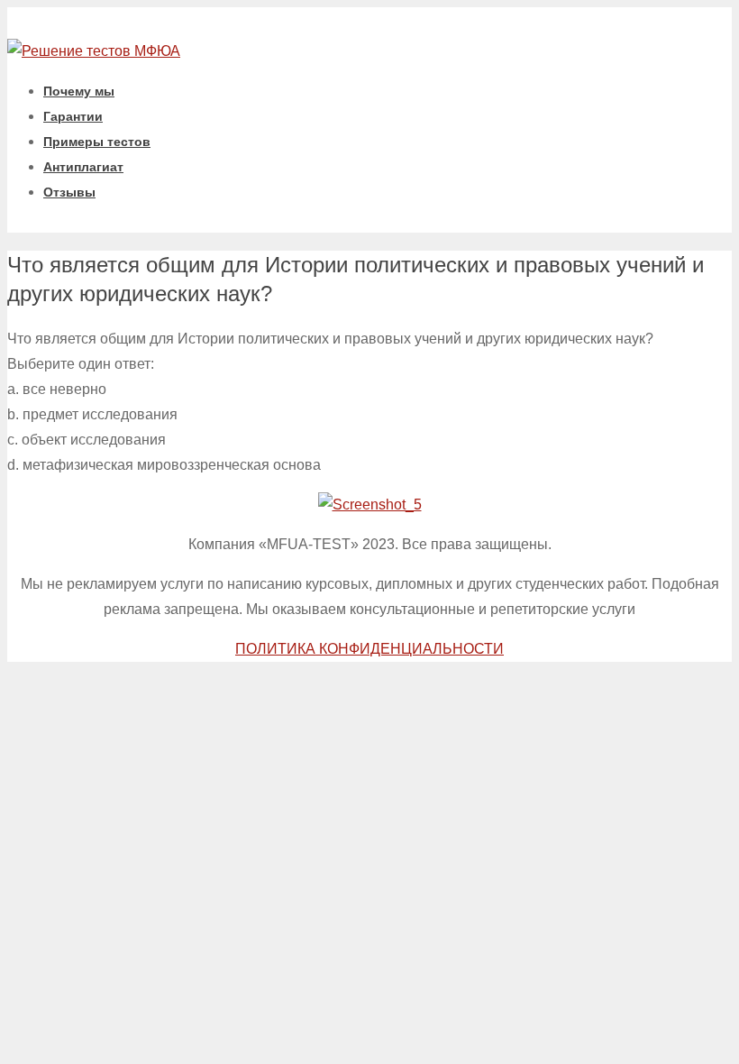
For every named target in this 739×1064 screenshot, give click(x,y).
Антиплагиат (83, 167)
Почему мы (78, 91)
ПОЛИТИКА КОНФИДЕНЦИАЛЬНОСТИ (369, 648)
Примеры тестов (97, 141)
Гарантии (73, 116)
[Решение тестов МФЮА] (93, 51)
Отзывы (69, 192)
